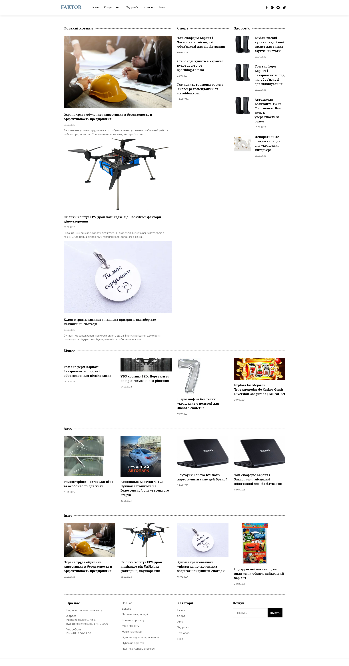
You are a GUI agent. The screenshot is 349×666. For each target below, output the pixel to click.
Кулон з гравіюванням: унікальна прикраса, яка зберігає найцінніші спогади (201, 566)
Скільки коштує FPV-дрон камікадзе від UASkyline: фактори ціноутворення (141, 566)
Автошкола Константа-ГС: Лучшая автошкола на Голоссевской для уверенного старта (145, 488)
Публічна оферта (133, 643)
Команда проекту (133, 620)
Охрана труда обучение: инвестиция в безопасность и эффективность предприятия (108, 116)
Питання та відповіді (135, 614)
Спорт (108, 7)
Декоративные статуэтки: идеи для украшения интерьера (268, 143)
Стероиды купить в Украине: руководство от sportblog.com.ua (200, 65)
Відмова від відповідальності (140, 637)
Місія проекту (130, 626)
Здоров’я (132, 7)
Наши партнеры (132, 631)
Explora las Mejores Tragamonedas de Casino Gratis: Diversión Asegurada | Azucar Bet (259, 389)
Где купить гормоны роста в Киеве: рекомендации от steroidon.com (200, 88)
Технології (148, 7)
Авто (119, 7)
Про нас (127, 603)
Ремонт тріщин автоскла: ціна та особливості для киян (88, 484)
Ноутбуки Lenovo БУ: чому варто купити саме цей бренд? (202, 477)
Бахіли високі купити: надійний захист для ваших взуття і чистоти (269, 44)
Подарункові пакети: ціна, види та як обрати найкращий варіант (259, 573)
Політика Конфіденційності (139, 649)
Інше (162, 7)
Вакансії (127, 609)
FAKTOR (71, 7)
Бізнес (96, 7)
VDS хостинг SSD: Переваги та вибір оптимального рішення (145, 378)
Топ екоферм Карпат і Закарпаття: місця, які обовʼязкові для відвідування (201, 42)
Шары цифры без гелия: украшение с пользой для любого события (198, 403)
